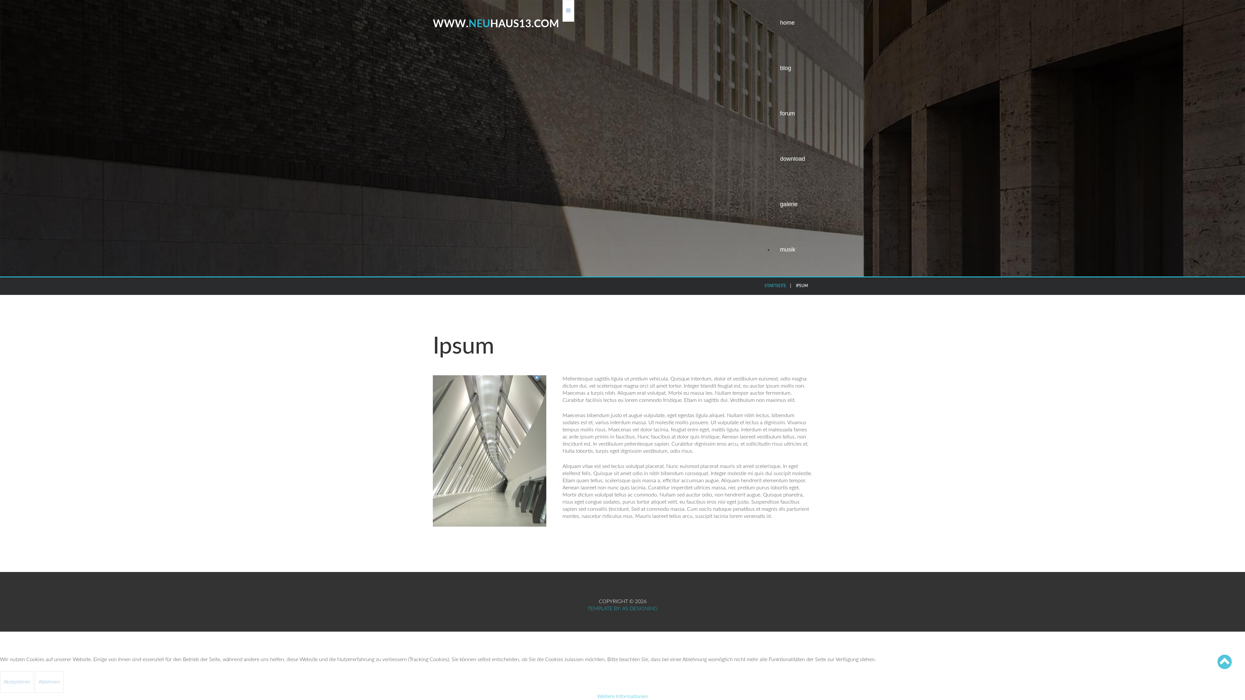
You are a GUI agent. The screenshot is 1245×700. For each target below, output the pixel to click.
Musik (787, 249)
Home (787, 22)
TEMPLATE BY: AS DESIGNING (622, 608)
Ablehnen (49, 681)
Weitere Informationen (622, 696)
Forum (787, 113)
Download (792, 159)
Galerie (789, 204)
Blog (785, 68)
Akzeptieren (17, 681)
